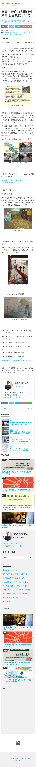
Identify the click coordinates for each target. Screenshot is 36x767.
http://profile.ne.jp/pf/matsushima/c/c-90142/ (16, 360)
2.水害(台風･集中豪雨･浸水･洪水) (12, 33)
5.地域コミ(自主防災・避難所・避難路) (16, 590)
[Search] (31, 557)
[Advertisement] (18, 711)
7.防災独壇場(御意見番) (11, 597)
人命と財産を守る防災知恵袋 (18, 758)
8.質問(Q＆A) (17, 34)
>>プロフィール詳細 (10, 395)
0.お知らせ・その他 (10, 570)
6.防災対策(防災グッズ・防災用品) (15, 594)
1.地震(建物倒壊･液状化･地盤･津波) (15, 574)
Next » (30, 408)
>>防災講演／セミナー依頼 (12, 397)
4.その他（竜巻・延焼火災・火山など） (16, 586)
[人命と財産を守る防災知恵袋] (11, 3)
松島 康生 (17, 386)
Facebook (5, 26)
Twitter (12, 26)
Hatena (18, 26)
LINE (30, 26)
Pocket (24, 26)
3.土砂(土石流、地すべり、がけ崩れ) (15, 582)
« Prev (5, 408)
